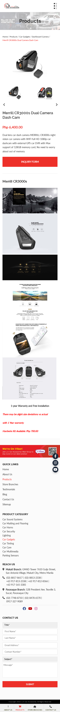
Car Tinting (8, 543)
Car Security (8, 531)
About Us (7, 474)
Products (14, 36)
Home (5, 36)
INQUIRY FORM (30, 161)
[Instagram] (55, 463)
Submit (30, 684)
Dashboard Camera (40, 36)
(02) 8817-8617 (14, 578)
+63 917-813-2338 (16, 581)
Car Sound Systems (12, 519)
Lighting (6, 535)
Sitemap (6, 504)
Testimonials (8, 489)
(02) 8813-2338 (33, 578)
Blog (4, 494)
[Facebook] (55, 456)
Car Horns (7, 527)
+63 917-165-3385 (16, 585)
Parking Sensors (10, 555)
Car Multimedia (10, 551)
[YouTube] (55, 469)
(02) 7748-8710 (14, 598)
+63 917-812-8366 (38, 581)
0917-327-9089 (14, 601)
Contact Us (8, 499)
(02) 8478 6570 (33, 598)
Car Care (6, 547)
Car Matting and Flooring (15, 523)
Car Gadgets (24, 36)
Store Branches (10, 484)
